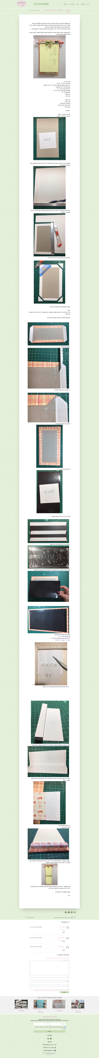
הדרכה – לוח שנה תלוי (59, 1009)
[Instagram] (48, 1038)
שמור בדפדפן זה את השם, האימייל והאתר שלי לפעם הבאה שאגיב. (51, 990)
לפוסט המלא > (78, 1012)
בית (88, 4)
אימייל (67, 981)
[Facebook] (51, 1038)
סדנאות (83, 4)
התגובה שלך (65, 960)
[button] (74, 912)
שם (68, 976)
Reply (63, 932)
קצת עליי (72, 4)
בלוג (78, 4)
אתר (68, 985)
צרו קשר (65, 4)
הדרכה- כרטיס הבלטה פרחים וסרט (21, 1009)
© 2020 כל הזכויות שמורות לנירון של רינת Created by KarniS (49, 1053)
